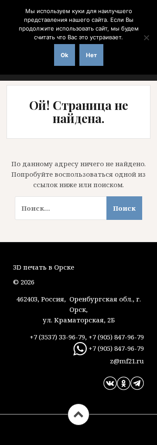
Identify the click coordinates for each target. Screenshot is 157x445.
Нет (91, 54)
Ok (64, 54)
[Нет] (146, 37)
